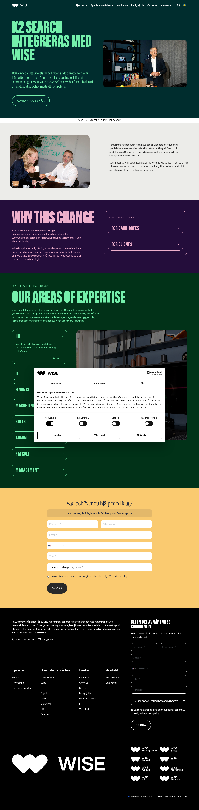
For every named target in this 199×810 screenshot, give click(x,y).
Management (47, 677)
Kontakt (165, 5)
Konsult (16, 677)
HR (42, 709)
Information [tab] (99, 383)
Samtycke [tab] (56, 383)
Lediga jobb (137, 5)
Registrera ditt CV (87, 698)
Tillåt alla (141, 435)
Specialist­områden (55, 670)
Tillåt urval (99, 435)
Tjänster (80, 5)
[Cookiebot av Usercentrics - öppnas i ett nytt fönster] (149, 373)
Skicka (57, 588)
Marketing (45, 703)
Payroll (43, 693)
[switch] (83, 423)
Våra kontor (111, 682)
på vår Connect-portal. (121, 513)
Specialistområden (101, 5)
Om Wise (152, 5)
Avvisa (57, 435)
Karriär (82, 688)
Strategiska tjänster (21, 688)
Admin (43, 698)
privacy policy (120, 576)
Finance (44, 714)
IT (41, 688)
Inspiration (122, 5)
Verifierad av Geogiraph (142, 796)
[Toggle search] (178, 5)
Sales (43, 682)
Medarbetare (112, 677)
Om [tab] (143, 383)
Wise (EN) (84, 709)
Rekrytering (18, 682)
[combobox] (50, 545)
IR (80, 703)
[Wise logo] (21, 5)
